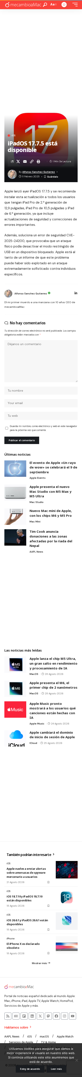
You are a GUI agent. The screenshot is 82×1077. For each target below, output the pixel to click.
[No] (76, 1060)
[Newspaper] (15, 1016)
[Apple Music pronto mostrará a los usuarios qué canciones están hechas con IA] (15, 709)
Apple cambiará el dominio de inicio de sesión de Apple (52, 734)
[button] (45, 5)
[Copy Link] (32, 161)
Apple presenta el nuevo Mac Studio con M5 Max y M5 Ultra (51, 491)
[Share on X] (18, 161)
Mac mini (35, 521)
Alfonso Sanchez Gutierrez (38, 171)
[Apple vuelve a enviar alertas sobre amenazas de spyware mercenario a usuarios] (67, 869)
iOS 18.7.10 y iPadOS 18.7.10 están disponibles (24, 898)
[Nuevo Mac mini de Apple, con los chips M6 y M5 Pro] (15, 516)
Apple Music (37, 723)
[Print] (38, 161)
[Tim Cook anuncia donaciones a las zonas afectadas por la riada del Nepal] (15, 537)
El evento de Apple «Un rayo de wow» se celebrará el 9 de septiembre (53, 467)
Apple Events (37, 477)
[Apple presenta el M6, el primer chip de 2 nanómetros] (15, 689)
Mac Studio (37, 502)
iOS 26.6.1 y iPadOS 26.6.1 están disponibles (27, 922)
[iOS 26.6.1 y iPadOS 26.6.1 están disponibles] (67, 921)
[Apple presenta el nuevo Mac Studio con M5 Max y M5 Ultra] (15, 492)
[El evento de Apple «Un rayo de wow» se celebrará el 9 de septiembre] (15, 468)
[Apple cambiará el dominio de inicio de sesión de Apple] (15, 738)
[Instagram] (64, 1016)
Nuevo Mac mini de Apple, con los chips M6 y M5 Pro (51, 513)
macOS (34, 674)
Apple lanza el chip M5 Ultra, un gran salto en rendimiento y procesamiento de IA (53, 663)
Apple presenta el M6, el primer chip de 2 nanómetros (53, 685)
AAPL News (36, 551)
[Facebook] (56, 1016)
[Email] (25, 161)
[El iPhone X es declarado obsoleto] (67, 945)
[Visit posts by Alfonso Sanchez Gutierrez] (8, 293)
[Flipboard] (24, 1016)
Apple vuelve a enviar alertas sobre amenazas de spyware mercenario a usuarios (26, 872)
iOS (13, 135)
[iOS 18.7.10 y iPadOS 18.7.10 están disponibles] (67, 897)
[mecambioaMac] (23, 4)
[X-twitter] (40, 1016)
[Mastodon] (48, 1016)
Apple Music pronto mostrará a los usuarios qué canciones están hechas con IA (53, 710)
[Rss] (7, 1016)
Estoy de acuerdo (30, 1068)
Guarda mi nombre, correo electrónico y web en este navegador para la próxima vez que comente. (43, 428)
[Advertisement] (41, 52)
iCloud (33, 743)
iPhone (10, 938)
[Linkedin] (32, 1016)
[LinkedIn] (76, 293)
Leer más (56, 1068)
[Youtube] (72, 1016)
